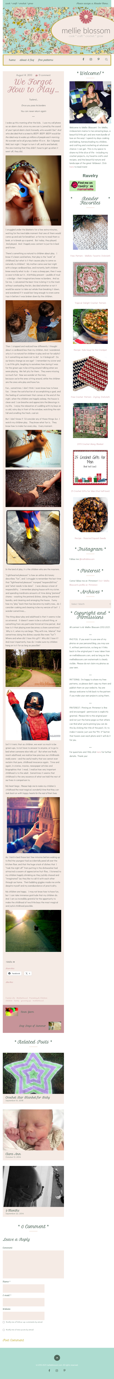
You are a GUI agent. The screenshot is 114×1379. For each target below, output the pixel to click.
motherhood (38, 1001)
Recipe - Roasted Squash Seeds (90, 538)
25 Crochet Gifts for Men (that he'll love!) (90, 491)
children (9, 1001)
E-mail (7, 1295)
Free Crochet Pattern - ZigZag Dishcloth (90, 396)
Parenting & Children (38, 998)
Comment (7, 1248)
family (16, 1001)
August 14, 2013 (24, 75)
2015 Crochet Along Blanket (90, 444)
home (12, 60)
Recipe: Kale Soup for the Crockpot (90, 349)
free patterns (46, 60)
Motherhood (22, 998)
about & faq (27, 60)
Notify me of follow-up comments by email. (24, 1322)
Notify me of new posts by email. (20, 1330)
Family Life (10, 998)
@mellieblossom (87, 559)
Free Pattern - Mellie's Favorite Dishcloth (90, 255)
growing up (26, 1001)
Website (6, 1309)
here (72, 166)
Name (6, 1281)
